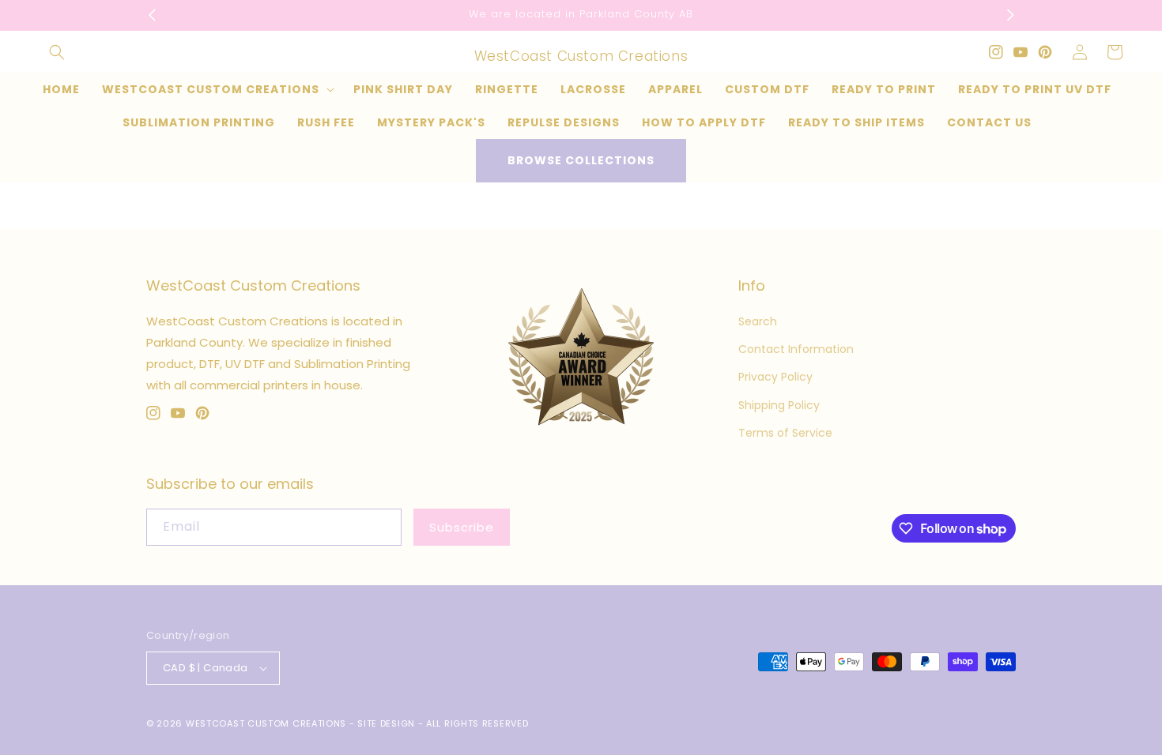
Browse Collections (581, 160)
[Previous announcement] (151, 15)
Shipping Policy (779, 405)
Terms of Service (785, 433)
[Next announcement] (1010, 15)
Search (757, 321)
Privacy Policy (775, 377)
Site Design (386, 723)
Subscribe (461, 527)
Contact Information (796, 349)
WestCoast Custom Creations (266, 723)
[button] (57, 52)
